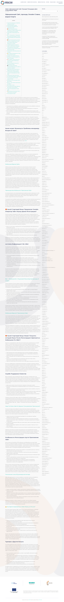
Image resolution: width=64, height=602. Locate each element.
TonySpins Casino (45, 434)
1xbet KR (43, 90)
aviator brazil (44, 135)
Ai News (43, 120)
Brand (43, 176)
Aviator (43, 134)
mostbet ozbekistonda (45, 323)
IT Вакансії (44, 272)
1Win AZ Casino (44, 59)
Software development (46, 422)
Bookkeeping (44, 174)
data (42, 221)
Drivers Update (44, 226)
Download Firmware (45, 223)
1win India (43, 68)
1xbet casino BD (44, 83)
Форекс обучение (45, 473)
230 (42, 110)
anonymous (44, 127)
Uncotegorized (44, 439)
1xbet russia (44, 98)
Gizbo (43, 252)
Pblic (43, 356)
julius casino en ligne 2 (45, 279)
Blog (43, 169)
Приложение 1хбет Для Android (13, 75)
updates (43, 441)
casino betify (44, 191)
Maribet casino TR (45, 292)
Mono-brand (44, 306)
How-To (43, 262)
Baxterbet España (45, 154)
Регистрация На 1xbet (11, 93)
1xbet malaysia (44, 91)
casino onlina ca (44, 196)
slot (42, 410)
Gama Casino (44, 243)
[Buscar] (57, 11)
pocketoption (44, 377)
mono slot (43, 304)
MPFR (29, 599)
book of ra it (44, 172)
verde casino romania (45, 446)
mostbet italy (44, 319)
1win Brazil (43, 63)
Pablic (43, 351)
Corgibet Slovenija (45, 215)
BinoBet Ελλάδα (44, 166)
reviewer (43, 400)
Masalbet (43, 294)
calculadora (44, 181)
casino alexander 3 (45, 189)
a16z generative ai (45, 118)
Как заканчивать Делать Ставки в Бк (14, 76)
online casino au (44, 346)
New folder (44, 334)
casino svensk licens (45, 201)
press (43, 385)
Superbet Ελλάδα (44, 429)
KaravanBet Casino (45, 280)
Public (43, 388)
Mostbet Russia (44, 324)
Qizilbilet (43, 390)
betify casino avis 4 (45, 161)
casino (43, 188)
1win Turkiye (44, 71)
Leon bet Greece (45, 287)
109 (42, 56)
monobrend (44, 309)
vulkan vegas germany (45, 449)
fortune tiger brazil (45, 242)
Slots (43, 412)
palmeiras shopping (45, 355)
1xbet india (43, 86)
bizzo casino (44, 167)
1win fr (43, 66)
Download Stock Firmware (46, 225)
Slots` (43, 414)
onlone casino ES (45, 348)
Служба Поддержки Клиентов (13, 44)
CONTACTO (61, 3)
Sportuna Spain (44, 424)
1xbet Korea (44, 88)
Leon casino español (45, 289)
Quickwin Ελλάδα (44, 392)
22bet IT (43, 108)
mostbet (43, 314)
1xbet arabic (44, 80)
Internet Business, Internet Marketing (48, 267)
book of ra (43, 171)
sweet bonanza (44, 431)
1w (42, 58)
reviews (43, 402)
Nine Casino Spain (45, 338)
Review (43, 397)
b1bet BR (43, 147)
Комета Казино (44, 461)
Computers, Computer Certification (48, 213)
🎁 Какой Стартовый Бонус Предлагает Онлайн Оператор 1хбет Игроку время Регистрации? (14, 30)
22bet (43, 105)
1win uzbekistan (44, 73)
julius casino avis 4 (45, 277)
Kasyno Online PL (45, 282)
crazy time (43, 216)
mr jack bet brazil (45, 329)
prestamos (44, 387)
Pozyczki (43, 383)
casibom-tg (44, 184)
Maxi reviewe (44, 296)
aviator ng (43, 145)
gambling (43, 245)
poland (43, 378)
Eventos (43, 230)
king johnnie (44, 284)
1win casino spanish (45, 64)
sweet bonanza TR (45, 432)
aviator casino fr (44, 139)
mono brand (44, 302)
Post (43, 380)
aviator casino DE (45, 137)
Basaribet (43, 152)
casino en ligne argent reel (46, 193)
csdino (43, 220)
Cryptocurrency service (46, 218)
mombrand (44, 301)
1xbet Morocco (44, 93)
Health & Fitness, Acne (45, 257)
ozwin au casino (44, 350)
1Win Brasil (43, 61)
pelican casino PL (45, 358)
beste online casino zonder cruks (47, 159)
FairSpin (43, 235)
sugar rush (43, 427)
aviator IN (43, 140)
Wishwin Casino (44, 456)
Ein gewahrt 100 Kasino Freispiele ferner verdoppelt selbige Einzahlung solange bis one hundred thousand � (49, 37)
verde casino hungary (45, 442)
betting (43, 162)
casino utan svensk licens (46, 203)
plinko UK (43, 373)
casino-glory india (45, 206)
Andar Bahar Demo (45, 125)
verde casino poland (45, 444)
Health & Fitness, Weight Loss (47, 260)
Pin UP (43, 360)
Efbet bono (44, 228)
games (43, 248)
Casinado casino (44, 186)
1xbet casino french (45, 85)
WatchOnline (44, 451)
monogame (44, 311)
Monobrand (44, 307)
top (42, 436)
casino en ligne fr (45, 194)
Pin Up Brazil (44, 361)
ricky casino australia (45, 404)
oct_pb (43, 343)
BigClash (43, 164)
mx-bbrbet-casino (45, 331)
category (43, 208)
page (43, 353)
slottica (43, 415)
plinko (43, 370)
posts (43, 382)
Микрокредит (44, 464)
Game (43, 247)
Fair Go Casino (44, 233)
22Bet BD (43, 107)
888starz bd (44, 117)
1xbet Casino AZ (44, 81)
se (42, 405)
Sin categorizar (44, 409)
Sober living (44, 417)
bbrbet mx (43, 157)
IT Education (44, 269)
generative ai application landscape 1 (48, 250)
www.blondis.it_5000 (45, 459)
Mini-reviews (44, 299)
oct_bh (43, 341)
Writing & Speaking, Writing (46, 458)
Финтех (43, 469)
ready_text (43, 395)
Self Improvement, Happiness (47, 407)
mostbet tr (44, 326)
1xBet (26, 140)
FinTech (43, 238)
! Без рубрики (44, 53)
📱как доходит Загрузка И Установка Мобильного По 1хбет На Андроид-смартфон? (14, 66)
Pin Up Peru (44, 365)
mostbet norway (44, 321)
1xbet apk (43, 78)
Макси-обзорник (45, 463)
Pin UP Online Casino (45, 363)
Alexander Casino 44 (45, 122)
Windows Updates (45, 454)
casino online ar (44, 198)
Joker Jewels (44, 275)
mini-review (44, 297)
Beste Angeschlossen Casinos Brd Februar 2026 (50, 16)
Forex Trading (44, 240)
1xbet (43, 76)
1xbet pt (43, 95)
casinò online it (44, 199)
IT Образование (44, 274)
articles (43, 130)
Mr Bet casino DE (45, 328)
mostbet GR (44, 316)
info (42, 265)
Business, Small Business (46, 179)
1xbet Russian (44, 100)
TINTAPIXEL (40, 599)
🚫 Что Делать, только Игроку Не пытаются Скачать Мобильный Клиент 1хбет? (13, 60)
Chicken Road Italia (45, 211)
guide (43, 255)
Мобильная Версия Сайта (12, 25)
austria (43, 132)
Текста (43, 468)
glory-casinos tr (44, 253)
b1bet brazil (44, 149)
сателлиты (43, 466)
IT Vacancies (44, 270)
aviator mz (43, 144)
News (43, 336)
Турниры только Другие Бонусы (13, 55)
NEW (43, 333)
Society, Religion (44, 419)
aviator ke (43, 142)
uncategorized (44, 437)
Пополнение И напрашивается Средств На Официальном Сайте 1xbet (13, 73)
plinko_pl (43, 375)
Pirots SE (43, 368)
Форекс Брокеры (45, 471)
